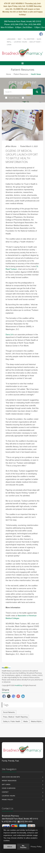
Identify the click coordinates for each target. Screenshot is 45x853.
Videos (28, 97)
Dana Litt (9, 334)
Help (19, 39)
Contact (5, 792)
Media (25, 721)
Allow (9, 847)
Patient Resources (21, 74)
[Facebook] (41, 34)
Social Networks (9, 712)
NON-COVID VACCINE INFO (11, 777)
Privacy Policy (7, 799)
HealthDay (18, 685)
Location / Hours (20, 42)
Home (8, 74)
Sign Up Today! (34, 42)
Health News (14, 97)
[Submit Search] (37, 92)
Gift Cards (6, 784)
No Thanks (23, 846)
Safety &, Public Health (11, 721)
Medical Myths (36, 721)
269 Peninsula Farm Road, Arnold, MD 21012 (22, 21)
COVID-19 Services (8, 788)
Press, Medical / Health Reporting (15, 717)
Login (9, 44)
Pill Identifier (29, 39)
